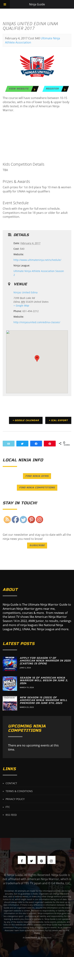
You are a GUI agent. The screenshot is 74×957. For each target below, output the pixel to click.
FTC (8, 807)
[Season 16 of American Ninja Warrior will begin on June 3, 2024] (10, 683)
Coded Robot (31, 937)
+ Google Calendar (26, 420)
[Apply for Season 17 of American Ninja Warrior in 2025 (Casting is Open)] (10, 664)
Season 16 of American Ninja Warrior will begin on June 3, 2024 (44, 680)
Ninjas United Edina (25, 292)
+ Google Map (21, 305)
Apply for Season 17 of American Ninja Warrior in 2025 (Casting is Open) (45, 660)
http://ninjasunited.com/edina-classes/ (36, 322)
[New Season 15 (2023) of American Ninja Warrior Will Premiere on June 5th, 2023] (10, 703)
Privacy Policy (15, 799)
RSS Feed (11, 814)
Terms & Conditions (19, 791)
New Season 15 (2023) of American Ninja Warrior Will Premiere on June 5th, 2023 (43, 700)
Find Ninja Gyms (37, 476)
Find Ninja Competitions (37, 487)
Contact (11, 783)
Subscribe (37, 545)
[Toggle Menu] (5, 4)
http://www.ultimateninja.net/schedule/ (37, 260)
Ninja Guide (37, 4)
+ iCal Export (58, 420)
